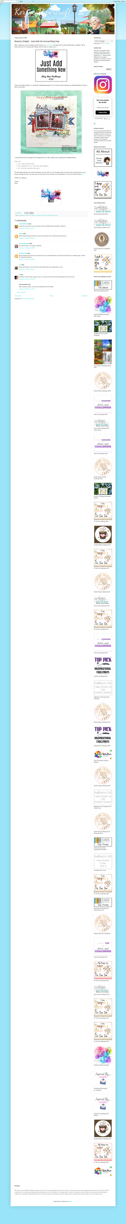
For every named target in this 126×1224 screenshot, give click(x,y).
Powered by (99, 118)
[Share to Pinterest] (33, 213)
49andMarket (22, 215)
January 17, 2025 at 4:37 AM (26, 228)
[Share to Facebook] (31, 213)
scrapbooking (50, 215)
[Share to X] (29, 213)
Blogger (70, 1201)
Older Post (84, 296)
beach (27, 215)
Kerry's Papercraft (43, 11)
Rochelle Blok (23, 253)
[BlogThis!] (27, 213)
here (82, 174)
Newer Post (18, 296)
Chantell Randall (23, 224)
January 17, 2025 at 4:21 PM (26, 269)
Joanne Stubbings (24, 243)
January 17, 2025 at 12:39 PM (27, 248)
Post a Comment (21, 292)
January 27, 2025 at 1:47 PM (26, 289)
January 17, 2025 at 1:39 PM (26, 259)
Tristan (21, 233)
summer (56, 215)
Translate (106, 43)
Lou (20, 264)
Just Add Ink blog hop (41, 215)
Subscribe (102, 112)
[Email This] (25, 213)
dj (19, 274)
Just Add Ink (49, 45)
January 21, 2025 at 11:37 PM (27, 279)
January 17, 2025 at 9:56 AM (26, 238)
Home (51, 296)
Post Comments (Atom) (28, 298)
